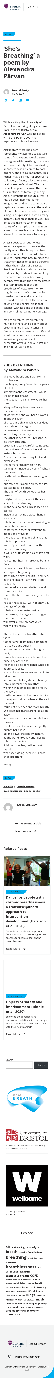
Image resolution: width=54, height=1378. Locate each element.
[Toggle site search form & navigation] (47, 7)
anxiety (32, 1247)
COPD (34, 1275)
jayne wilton (10, 1291)
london (22, 1295)
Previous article (30, 823)
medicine (40, 1295)
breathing (9, 786)
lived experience (12, 790)
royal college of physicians (31, 1307)
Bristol (40, 1268)
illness (17, 1287)
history (9, 1287)
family (31, 1283)
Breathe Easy (35, 1252)
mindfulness (29, 1300)
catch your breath (17, 1275)
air (8, 1247)
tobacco (9, 1314)
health (39, 1283)
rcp (7, 1307)
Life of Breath (35, 1291)
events (9, 1283)
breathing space (35, 1258)
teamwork (33, 1310)
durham (36, 1279)
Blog (8, 34)
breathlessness (25, 786)
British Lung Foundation (18, 1271)
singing (10, 1310)
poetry (36, 790)
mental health (14, 1299)
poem (27, 790)
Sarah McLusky (27, 805)
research (14, 1307)
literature (11, 1295)
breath (11, 1251)
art (40, 1247)
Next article (23, 831)
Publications (15, 891)
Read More (13, 948)
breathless (11, 1262)
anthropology (19, 1247)
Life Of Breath (32, 7)
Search (9, 1059)
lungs (30, 1295)
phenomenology (15, 1303)
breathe (23, 1252)
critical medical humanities (18, 1279)
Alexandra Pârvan (14, 133)
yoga (17, 1314)
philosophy (31, 1303)
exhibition (19, 1283)
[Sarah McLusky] (8, 807)
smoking (21, 1310)
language (22, 1291)
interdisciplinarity (34, 1287)
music (40, 1299)
